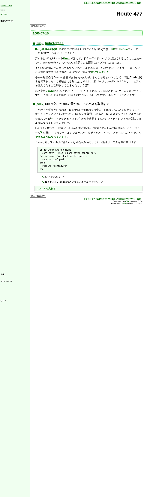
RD (113, 49)
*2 (41, 132)
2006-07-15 (41, 33)
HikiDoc (123, 49)
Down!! (50, 90)
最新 (113, 3)
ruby (40, 43)
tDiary (128, 201)
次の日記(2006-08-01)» (126, 3)
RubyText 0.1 (54, 43)
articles (4, 14)
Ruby (124, 203)
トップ (86, 3)
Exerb (66, 58)
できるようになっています (51, 136)
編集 (139, 3)
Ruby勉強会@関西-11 (48, 49)
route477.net (6, 6)
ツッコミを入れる (46, 188)
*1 (51, 118)
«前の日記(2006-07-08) (100, 3)
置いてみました (100, 71)
